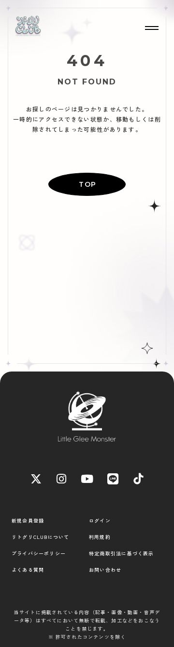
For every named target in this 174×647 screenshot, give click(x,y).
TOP (87, 184)
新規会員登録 (28, 520)
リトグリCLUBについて (40, 536)
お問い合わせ (105, 569)
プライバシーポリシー (39, 553)
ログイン (100, 520)
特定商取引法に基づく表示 (121, 553)
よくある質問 (28, 569)
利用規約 (100, 536)
